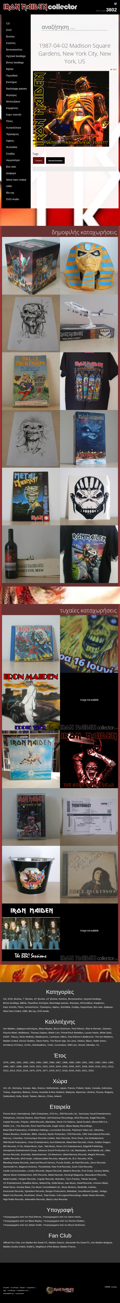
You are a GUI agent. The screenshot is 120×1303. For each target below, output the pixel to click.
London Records (35, 1171)
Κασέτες (11, 43)
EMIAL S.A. (9, 1126)
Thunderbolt (44, 1166)
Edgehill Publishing (92, 1146)
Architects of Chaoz (13, 1045)
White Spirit (105, 1032)
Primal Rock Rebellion (72, 1032)
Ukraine (91, 1092)
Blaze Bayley (45, 1028)
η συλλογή (14, 1287)
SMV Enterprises (39, 1113)
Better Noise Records (93, 1195)
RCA (90, 1158)
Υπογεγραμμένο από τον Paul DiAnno (22, 1217)
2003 (51, 1066)
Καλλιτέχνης (60, 1022)
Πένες (9, 121)
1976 (38, 1070)
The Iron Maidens (104, 1037)
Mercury (7, 1138)
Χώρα (60, 1081)
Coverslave (60, 1045)
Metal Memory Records (75, 1154)
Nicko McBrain (26, 1037)
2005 (64, 1066)
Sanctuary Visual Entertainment (94, 1113)
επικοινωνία (20, 1293)
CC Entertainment (12, 1183)
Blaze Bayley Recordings (79, 1126)
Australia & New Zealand (51, 1092)
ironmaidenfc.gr (8, 1293)
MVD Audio (26, 1158)
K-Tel (19, 1146)
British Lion (54, 1032)
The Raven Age (58, 1041)
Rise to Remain (93, 1028)
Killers (63, 1037)
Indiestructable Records (45, 1158)
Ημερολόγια (13, 160)
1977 (45, 1070)
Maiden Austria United (14, 1246)
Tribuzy (14, 1037)
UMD (9, 186)
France (71, 1088)
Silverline (98, 1130)
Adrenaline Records (35, 1199)
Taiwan (33, 1096)
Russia (99, 1092)
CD (8, 23)
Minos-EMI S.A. (100, 1122)
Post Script (87, 1171)
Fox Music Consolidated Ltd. (46, 1187)
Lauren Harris (91, 1032)
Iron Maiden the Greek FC (34, 1242)
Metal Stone (9, 1187)
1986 (51, 1062)
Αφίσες (10, 140)
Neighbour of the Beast (47, 1246)
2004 (58, 1066)
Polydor (24, 1122)
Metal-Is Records (71, 1171)
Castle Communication (14, 1171)
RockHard (29, 1195)
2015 (18, 1070)
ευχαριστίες (31, 1287)
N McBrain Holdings (38, 1130)
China (50, 1096)
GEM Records (37, 1122)
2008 (84, 1066)
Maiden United (10, 1041)
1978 (51, 1070)
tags (4, 1290)
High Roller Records (13, 1199)
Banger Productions (56, 1191)
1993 (97, 1062)
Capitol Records (11, 1122)
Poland (79, 1088)
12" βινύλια (51, 999)
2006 (71, 1066)
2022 (91, 1070)
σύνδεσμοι (11, 1290)
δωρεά (22, 1287)
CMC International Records (96, 1134)
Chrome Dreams (24, 1118)
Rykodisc (60, 1179)
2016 (25, 1070)
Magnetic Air (65, 1158)
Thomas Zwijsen (38, 1032)
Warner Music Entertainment (17, 1175)
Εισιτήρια (11, 82)
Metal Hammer (55, 1175)
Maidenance (42, 1037)
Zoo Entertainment (94, 1138)
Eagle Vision (58, 1126)
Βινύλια (10, 36)
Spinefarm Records (34, 1191)
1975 (32, 1070)
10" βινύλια (39, 999)
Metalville (82, 1187)
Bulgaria (109, 1092)
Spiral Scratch (84, 1122)
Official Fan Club (11, 1242)
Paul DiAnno (78, 1028)
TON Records (74, 1134)
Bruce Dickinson (62, 1028)
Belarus (26, 1092)
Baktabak (72, 1191)
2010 (97, 1066)
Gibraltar (90, 1045)
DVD (9, 30)
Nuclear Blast (23, 1187)
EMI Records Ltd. (68, 1113)
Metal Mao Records (76, 1142)
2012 (110, 1066)
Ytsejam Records (27, 1179)
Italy (34, 1088)
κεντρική (6, 1287)
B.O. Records (79, 1158)
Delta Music (58, 1183)
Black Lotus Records (56, 1199)
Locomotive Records (60, 1130)
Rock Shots (77, 1138)
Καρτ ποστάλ (13, 114)
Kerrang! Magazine (74, 1175)
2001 (38, 1066)
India (18, 1096)
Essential (25, 1154)
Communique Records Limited (39, 1138)
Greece (41, 1088)
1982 (25, 1062)
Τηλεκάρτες (12, 134)
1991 (84, 1062)
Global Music (30, 1146)
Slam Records (63, 1138)
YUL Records (23, 1126)
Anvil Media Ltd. (96, 1150)
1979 (5, 1062)
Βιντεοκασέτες (14, 49)
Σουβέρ (10, 153)
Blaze (89, 1041)
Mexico (41, 1096)
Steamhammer (39, 1154)
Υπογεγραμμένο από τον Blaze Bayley (22, 1221)
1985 (45, 1062)
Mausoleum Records (95, 1175)
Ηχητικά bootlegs (16, 56)
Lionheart (54, 1037)
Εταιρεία (60, 1107)
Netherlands (52, 1088)
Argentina (16, 1092)
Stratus (81, 1041)
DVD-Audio (12, 199)
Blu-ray (10, 192)
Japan (63, 1088)
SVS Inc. (54, 1113)
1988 (64, 1062)
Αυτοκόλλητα (13, 127)
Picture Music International (16, 1113)
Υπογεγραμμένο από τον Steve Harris (62, 1217)
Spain (88, 1088)
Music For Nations (66, 1122)
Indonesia (107, 1088)
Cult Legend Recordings (69, 1195)
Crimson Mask (100, 1183)
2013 (5, 1070)
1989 (71, 1062)
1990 (78, 1062)
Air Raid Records (80, 1162)
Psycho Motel (10, 1032)
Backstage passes (16, 88)
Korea (35, 1092)
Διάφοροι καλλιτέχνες (27, 1028)
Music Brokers (69, 1187)
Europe (26, 1088)
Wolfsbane (23, 1032)
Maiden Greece (56, 1242)
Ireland (57, 1096)
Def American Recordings (60, 1118)
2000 (32, 1066)
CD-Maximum (55, 1154)
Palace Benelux (11, 1134)
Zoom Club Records (82, 1166)
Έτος (60, 1055)
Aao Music (70, 1183)
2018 (64, 1070)
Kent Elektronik (57, 1142)
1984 (38, 1062)
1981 (18, 1062)
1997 (12, 1066)
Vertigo (103, 1191)
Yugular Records (45, 1179)
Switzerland (9, 1096)
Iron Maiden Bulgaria (101, 1242)
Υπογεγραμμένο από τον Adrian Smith (22, 1225)
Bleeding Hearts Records (15, 1162)
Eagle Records (97, 1118)
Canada (96, 1088)
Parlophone (9, 1118)
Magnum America (28, 1166)
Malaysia (70, 1092)
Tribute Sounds (88, 1179)
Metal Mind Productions (15, 1130)
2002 (45, 1066)
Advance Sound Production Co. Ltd (56, 1150)
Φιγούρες (11, 95)
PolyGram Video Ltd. (82, 1130)
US (4, 1088)
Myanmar (81, 1092)
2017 (58, 1070)
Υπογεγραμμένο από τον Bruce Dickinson (64, 1225)
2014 (12, 1070)
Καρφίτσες (12, 108)
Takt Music (49, 1146)
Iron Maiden (9, 1028)
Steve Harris (42, 1041)
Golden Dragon (102, 1142)
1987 (58, 1062)
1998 (18, 1066)
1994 (104, 1062)
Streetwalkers (39, 1045)
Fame (90, 1142)
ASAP (6, 1037)
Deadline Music (30, 1183)
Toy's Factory (73, 1179)
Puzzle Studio (63, 1162)
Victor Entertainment (38, 1142)
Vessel (81, 1045)
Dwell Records (84, 1183)
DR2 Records (40, 1175)
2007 (78, 1066)
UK (9, 1088)
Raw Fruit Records (61, 1166)
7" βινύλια (27, 999)
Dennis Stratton (27, 1041)
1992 (91, 1062)
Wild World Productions (15, 1142)
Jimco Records (97, 1162)
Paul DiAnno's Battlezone (81, 1037)
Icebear (92, 1187)
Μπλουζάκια (13, 101)
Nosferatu (25, 1134)
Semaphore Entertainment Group (20, 1150)
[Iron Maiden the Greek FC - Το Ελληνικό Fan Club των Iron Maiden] (60, 1290)
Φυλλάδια (11, 147)
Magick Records (96, 1154)
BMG (34, 1134)
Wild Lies (72, 1045)
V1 (97, 1045)
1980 (12, 1062)
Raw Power (40, 1118)
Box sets (11, 166)
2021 (84, 1070)
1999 (25, 1066)
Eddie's (30, 1246)
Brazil (25, 1096)
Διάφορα (11, 173)
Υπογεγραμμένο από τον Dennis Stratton (63, 1221)
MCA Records (82, 1118)
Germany (17, 1088)
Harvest (42, 1134)
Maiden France (67, 1246)
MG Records (9, 1146)
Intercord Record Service (42, 1162)
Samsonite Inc (10, 1166)
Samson (107, 1028)
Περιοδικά (11, 75)
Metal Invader (10, 1179)
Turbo (50, 1045)
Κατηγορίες (60, 992)
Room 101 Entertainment (69, 1146)
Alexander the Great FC (78, 1242)
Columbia (17, 1138)
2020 (78, 1070)
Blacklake (50, 1122)
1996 (5, 1066)
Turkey (6, 1092)
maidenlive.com (22, 1290)
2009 (91, 1066)
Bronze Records (11, 1154)
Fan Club (60, 1235)
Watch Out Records (13, 1195)
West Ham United (16, 179)
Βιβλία (9, 69)
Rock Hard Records (41, 1126)
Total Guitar (49, 1195)
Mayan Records (54, 1171)
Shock (39, 1195)
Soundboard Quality (88, 1191)
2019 (71, 1070)
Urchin (27, 1045)
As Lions (71, 1041)
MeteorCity (44, 1183)
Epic (40, 1146)
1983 (32, 1062)
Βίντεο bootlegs (15, 62)
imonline (114, 1287)
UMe (107, 1150)
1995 (110, 1062)
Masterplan (80, 1150)
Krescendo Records (13, 1191)
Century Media (101, 1171)
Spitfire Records (11, 1158)
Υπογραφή (60, 1210)
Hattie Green (99, 1041)
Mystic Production (57, 1134)
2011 (104, 1066)
